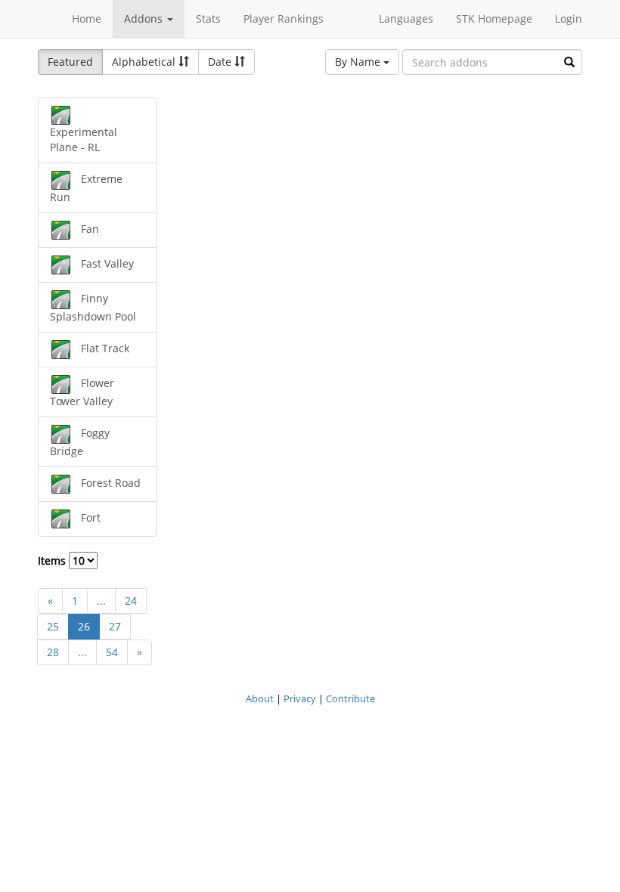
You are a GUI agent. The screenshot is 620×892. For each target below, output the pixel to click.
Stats (208, 18)
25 (53, 626)
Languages (406, 18)
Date (221, 61)
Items (53, 560)
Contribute (350, 698)
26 (84, 626)
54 (112, 652)
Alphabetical (145, 61)
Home (86, 18)
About (260, 698)
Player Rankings (283, 18)
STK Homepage (494, 18)
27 (115, 626)
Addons (145, 18)
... (101, 600)
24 (131, 600)
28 (53, 652)
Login (568, 18)
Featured (70, 61)
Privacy (300, 698)
